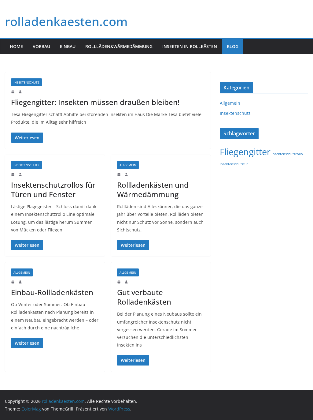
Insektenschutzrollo (287, 154)
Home (16, 46)
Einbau (67, 46)
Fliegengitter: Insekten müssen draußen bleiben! (95, 102)
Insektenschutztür (234, 164)
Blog (232, 46)
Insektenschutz (26, 82)
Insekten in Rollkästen (189, 46)
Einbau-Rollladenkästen (52, 292)
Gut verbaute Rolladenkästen (144, 297)
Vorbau (41, 46)
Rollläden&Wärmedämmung (119, 46)
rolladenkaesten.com (66, 21)
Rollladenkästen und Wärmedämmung (153, 189)
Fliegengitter (245, 152)
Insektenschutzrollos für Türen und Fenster (53, 189)
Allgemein (128, 165)
